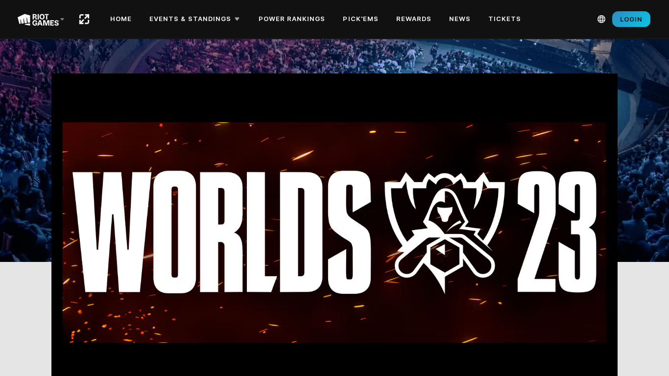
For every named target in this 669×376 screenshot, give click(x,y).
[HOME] (84, 19)
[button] (196, 19)
